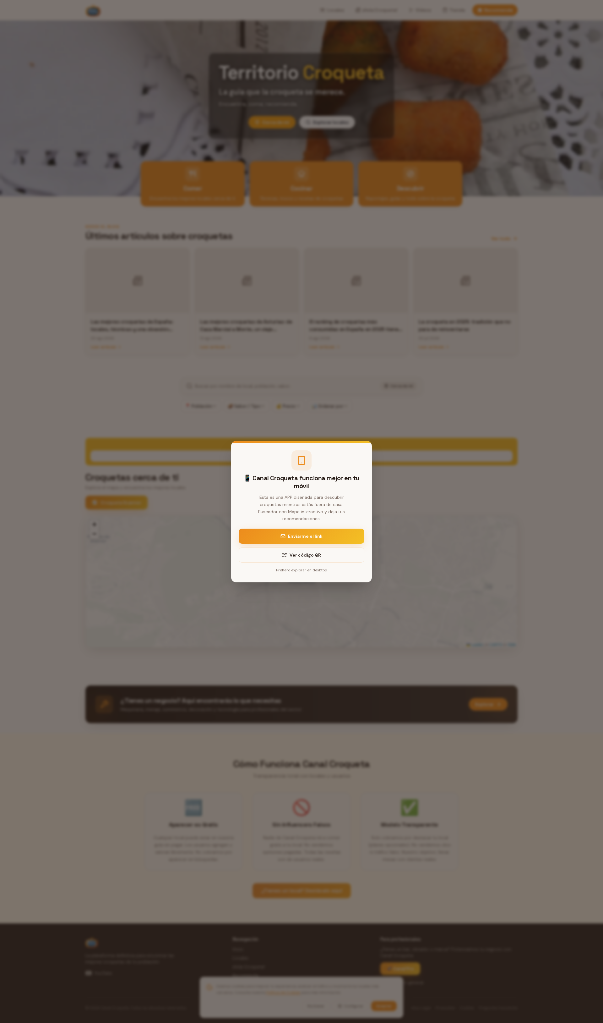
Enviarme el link (305, 536)
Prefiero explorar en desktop (301, 570)
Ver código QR (305, 555)
